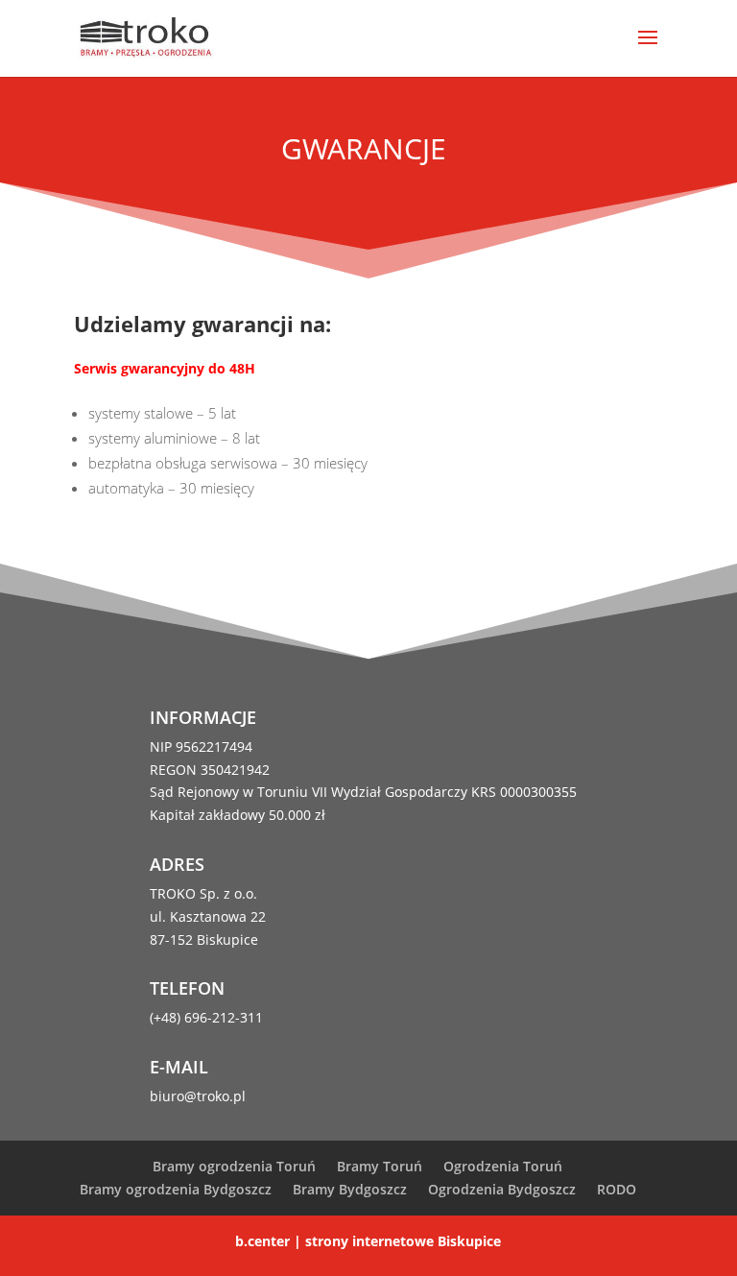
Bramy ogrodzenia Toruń (234, 1166)
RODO (616, 1189)
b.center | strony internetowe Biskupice (368, 1241)
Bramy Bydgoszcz (350, 1189)
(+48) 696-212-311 (206, 1017)
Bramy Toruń (379, 1166)
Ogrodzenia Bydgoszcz (502, 1189)
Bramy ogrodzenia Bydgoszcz (176, 1189)
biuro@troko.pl (198, 1096)
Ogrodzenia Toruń (502, 1166)
